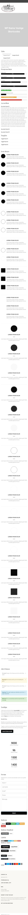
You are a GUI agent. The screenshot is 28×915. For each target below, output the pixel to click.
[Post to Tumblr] (12, 864)
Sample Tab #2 (15, 55)
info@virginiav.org (5, 880)
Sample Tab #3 (6, 58)
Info (18, 823)
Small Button (4, 855)
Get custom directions (7, 903)
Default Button (5, 850)
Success (13, 823)
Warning (22, 823)
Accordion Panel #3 (5, 132)
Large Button (5, 846)
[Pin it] (15, 864)
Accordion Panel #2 (5, 129)
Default (3, 823)
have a (5, 716)
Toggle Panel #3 (4, 144)
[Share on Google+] (10, 864)
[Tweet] (8, 864)
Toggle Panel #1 (4, 138)
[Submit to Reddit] (17, 864)
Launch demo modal (7, 731)
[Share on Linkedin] (19, 864)
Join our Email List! (6, 882)
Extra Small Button (4, 858)
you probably (17, 710)
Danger (3, 826)
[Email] (21, 864)
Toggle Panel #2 (4, 141)
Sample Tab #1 (6, 55)
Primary (8, 823)
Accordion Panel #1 (5, 106)
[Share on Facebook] (6, 864)
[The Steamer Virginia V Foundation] (8, 8)
